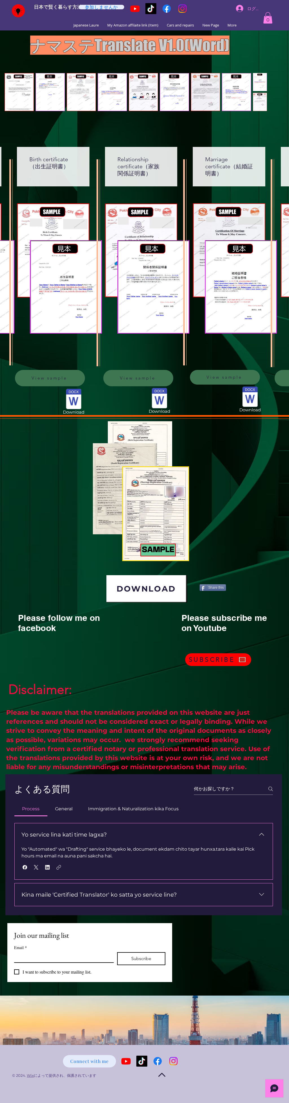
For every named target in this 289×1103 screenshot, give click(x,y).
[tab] (30, 809)
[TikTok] (150, 8)
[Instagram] (182, 8)
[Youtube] (135, 8)
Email (20, 947)
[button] (268, 18)
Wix (30, 1075)
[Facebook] (166, 8)
